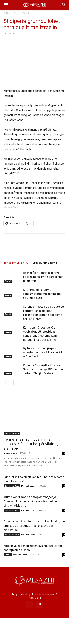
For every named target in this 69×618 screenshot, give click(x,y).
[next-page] (11, 382)
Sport (16, 13)
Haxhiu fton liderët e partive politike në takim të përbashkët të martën (43, 277)
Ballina (7, 13)
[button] (6, 5)
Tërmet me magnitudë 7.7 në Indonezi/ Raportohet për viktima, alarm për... (31, 443)
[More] (40, 41)
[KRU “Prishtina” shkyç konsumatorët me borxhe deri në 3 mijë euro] (12, 292)
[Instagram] (39, 604)
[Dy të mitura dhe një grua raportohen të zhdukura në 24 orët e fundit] (12, 352)
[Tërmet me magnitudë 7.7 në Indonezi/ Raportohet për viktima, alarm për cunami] (34, 412)
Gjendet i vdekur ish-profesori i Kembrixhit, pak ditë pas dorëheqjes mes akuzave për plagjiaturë (34, 526)
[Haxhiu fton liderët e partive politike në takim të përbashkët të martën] (12, 277)
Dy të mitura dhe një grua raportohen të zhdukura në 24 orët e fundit (42, 352)
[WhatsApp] (31, 41)
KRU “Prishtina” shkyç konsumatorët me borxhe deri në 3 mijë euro (42, 294)
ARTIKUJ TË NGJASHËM (16, 263)
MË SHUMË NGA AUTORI (45, 263)
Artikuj (8, 555)
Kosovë (8, 281)
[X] (15, 41)
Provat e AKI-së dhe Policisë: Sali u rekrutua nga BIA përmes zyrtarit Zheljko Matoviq (43, 369)
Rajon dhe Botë (12, 433)
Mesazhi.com (10, 453)
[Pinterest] (23, 41)
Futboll (25, 13)
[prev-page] (6, 382)
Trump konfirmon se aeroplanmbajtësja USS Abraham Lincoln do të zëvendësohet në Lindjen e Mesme (33, 501)
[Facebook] (7, 41)
